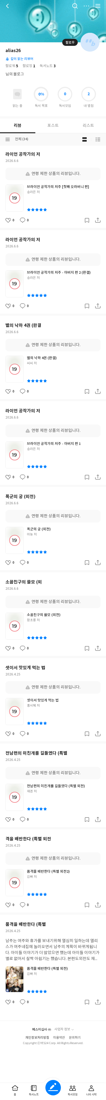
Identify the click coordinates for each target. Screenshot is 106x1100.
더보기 (86, 6)
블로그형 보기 (84, 139)
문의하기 (75, 1038)
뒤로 (8, 6)
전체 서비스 (98, 6)
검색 (75, 6)
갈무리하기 (87, 220)
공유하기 (98, 220)
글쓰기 (53, 1087)
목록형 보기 (98, 139)
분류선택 (7, 139)
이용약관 (59, 1038)
